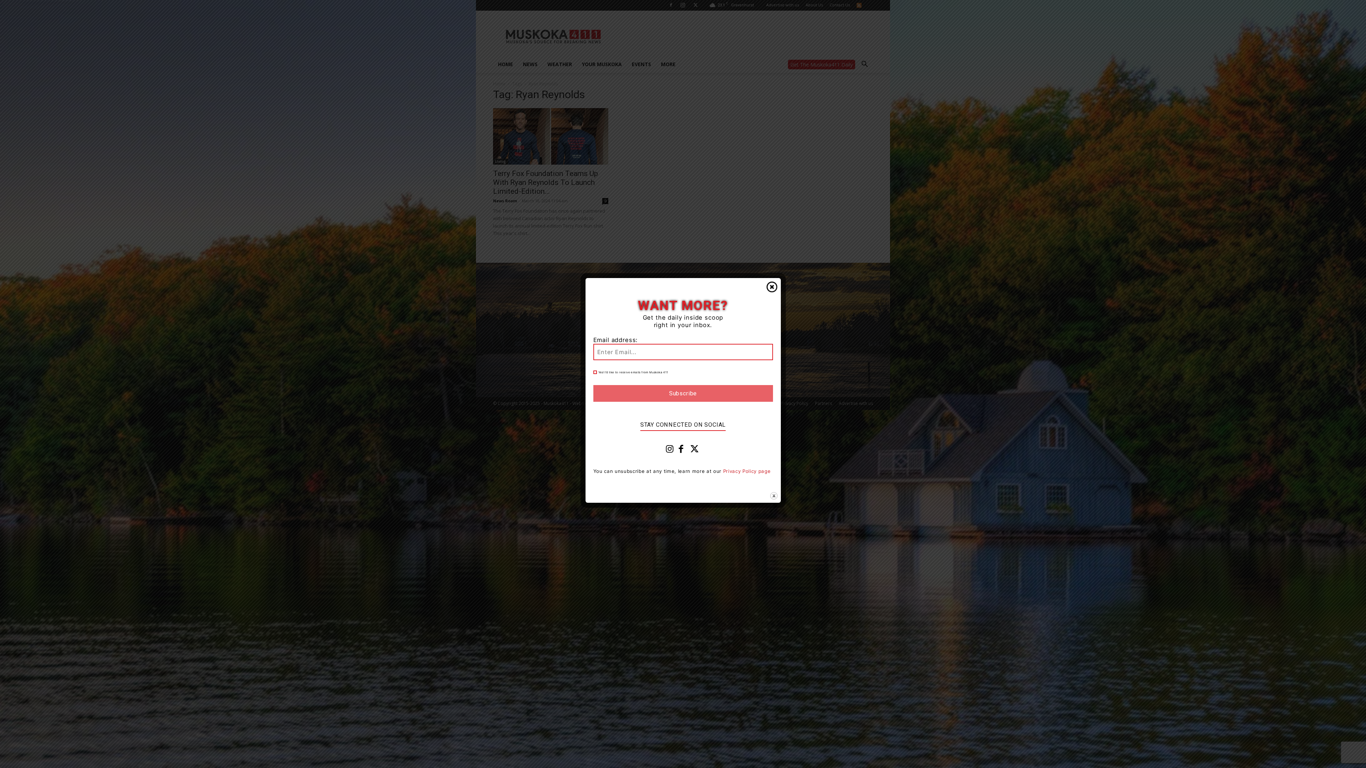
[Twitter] (694, 450)
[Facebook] (681, 450)
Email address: (615, 339)
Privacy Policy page (747, 471)
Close (772, 287)
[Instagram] (670, 450)
